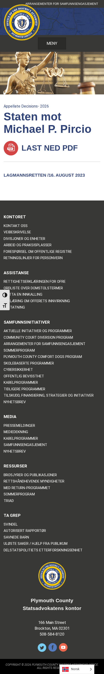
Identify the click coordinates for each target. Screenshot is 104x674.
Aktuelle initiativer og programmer (38, 331)
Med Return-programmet (27, 488)
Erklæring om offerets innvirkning (37, 301)
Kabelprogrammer (21, 383)
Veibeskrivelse (17, 232)
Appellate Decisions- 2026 (26, 106)
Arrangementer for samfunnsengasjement (61, 4)
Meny (52, 43)
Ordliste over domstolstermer (33, 288)
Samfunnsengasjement (25, 445)
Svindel (11, 524)
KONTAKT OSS (16, 226)
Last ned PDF (48, 148)
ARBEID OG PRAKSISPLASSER (28, 245)
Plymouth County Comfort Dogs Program (43, 357)
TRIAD (9, 501)
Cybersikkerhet (18, 370)
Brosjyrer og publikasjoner (30, 475)
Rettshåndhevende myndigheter (34, 481)
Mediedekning (16, 432)
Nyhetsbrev (15, 402)
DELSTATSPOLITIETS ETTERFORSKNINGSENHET (43, 550)
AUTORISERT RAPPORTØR (25, 531)
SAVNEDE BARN (16, 537)
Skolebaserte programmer (29, 363)
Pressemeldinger (19, 426)
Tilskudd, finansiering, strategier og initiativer (49, 395)
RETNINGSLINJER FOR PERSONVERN (33, 258)
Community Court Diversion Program (38, 338)
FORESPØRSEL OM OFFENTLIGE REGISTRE (38, 252)
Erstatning (14, 307)
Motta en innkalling (23, 294)
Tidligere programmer (24, 389)
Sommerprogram (19, 350)
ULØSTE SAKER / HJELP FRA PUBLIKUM (35, 544)
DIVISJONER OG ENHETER (24, 239)
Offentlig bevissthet (24, 376)
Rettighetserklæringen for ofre (35, 282)
